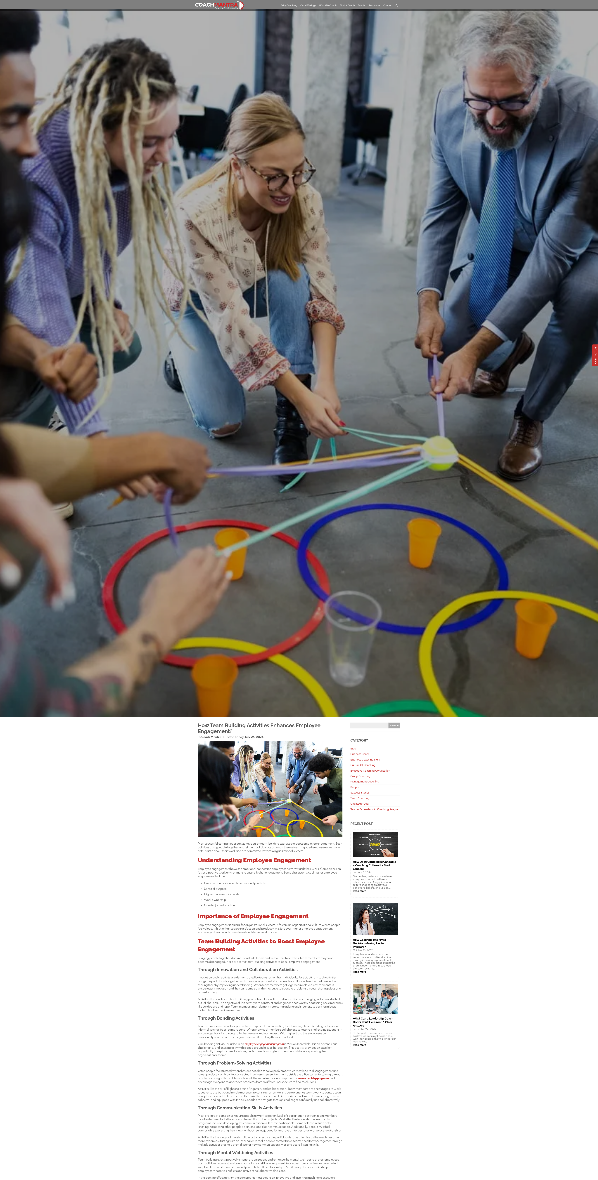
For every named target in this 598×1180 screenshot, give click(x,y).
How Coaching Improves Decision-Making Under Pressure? (369, 943)
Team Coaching (359, 798)
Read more (366, 891)
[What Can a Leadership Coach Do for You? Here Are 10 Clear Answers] (375, 999)
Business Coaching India (365, 759)
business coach (360, 754)
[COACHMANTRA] (219, 5)
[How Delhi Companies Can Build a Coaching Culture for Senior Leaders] (375, 845)
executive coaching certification (370, 770)
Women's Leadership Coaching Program (375, 809)
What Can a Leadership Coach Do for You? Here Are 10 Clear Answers (373, 1022)
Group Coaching (360, 776)
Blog (353, 748)
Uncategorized (359, 803)
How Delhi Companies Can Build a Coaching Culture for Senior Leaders (374, 865)
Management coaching (364, 781)
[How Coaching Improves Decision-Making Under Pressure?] (375, 919)
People (354, 787)
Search (394, 725)
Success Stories (359, 792)
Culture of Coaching (362, 765)
